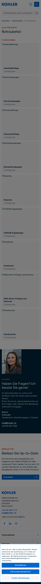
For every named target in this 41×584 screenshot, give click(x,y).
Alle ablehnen (20, 565)
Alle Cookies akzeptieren (20, 572)
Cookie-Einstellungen (21, 578)
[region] (20, 563)
